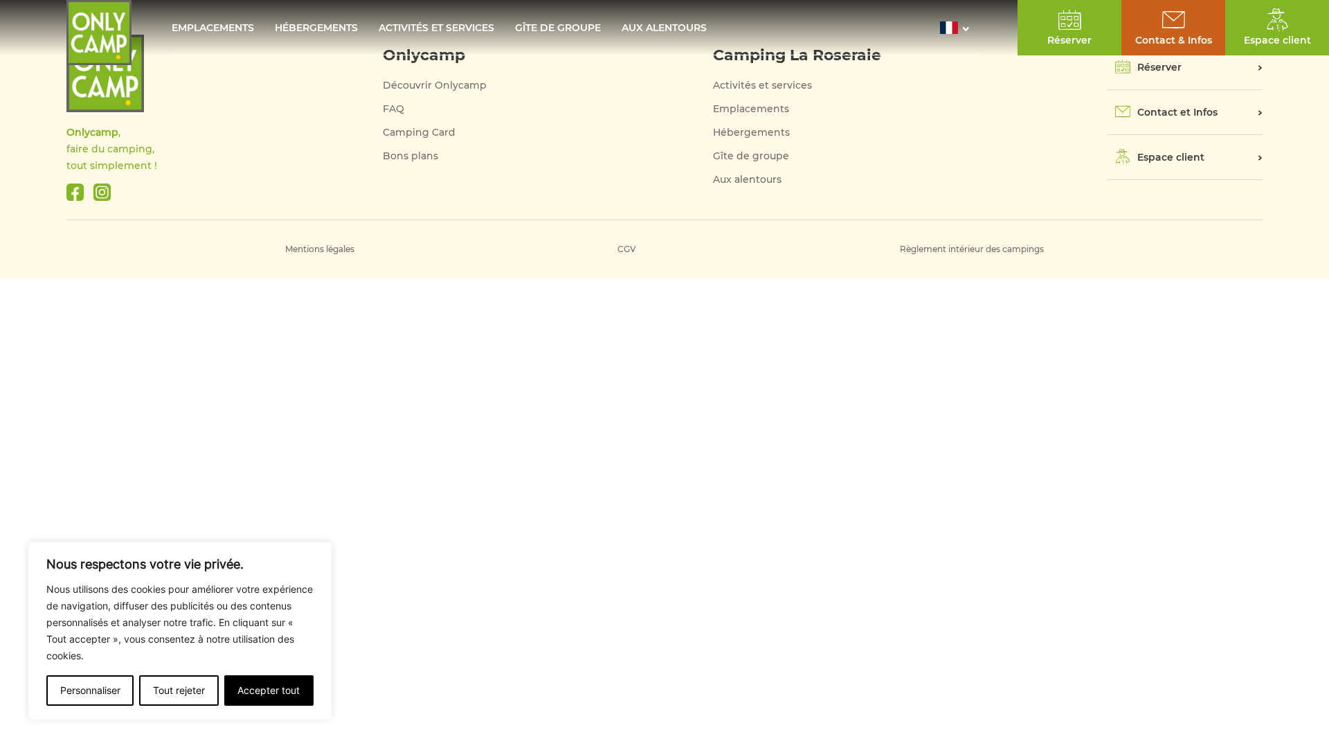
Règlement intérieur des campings (972, 249)
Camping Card (419, 132)
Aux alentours (664, 27)
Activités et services (436, 27)
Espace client (1170, 157)
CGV (626, 249)
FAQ (393, 109)
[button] (958, 27)
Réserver (1159, 67)
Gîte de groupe (558, 27)
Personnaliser (90, 690)
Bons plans (410, 156)
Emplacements (213, 27)
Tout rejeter (179, 690)
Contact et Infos (1177, 112)
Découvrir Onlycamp (435, 85)
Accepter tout (268, 690)
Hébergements (316, 27)
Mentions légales (319, 249)
